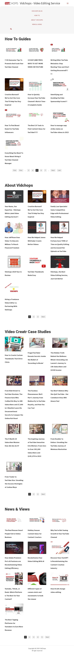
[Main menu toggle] (68, 3)
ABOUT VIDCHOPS (37, 20)
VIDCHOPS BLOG (37, 11)
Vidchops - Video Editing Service (40, 3)
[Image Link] (14, 50)
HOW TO (37, 15)
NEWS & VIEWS (37, 24)
